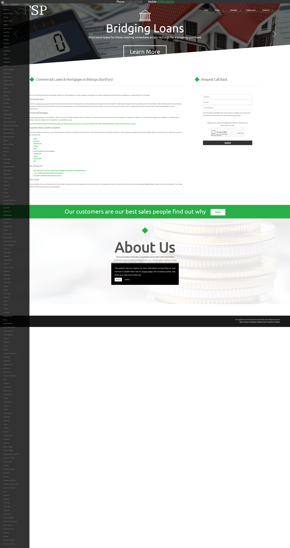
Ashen (5, 54)
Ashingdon (6, 58)
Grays (5, 320)
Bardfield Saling (8, 84)
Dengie (5, 290)
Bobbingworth (8, 178)
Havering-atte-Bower (10, 353)
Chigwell (6, 256)
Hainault (6, 338)
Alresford (6, 32)
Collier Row (7, 282)
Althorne (6, 36)
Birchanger (6, 159)
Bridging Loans (251, 10)
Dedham (6, 286)
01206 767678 (133, 1)
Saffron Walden (8, 450)
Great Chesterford (9, 327)
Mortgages (233, 10)
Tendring (6, 495)
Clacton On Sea (8, 267)
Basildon (6, 110)
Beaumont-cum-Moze (10, 125)
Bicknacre (6, 148)
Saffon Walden (8, 446)
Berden (5, 140)
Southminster (7, 461)
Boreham (6, 185)
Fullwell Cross (7, 316)
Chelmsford (7, 252)
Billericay (6, 151)
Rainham (6, 432)
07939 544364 (165, 1)
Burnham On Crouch (9, 241)
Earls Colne (6, 293)
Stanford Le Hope (9, 469)
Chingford (6, 263)
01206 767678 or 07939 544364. (49, 186)
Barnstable (6, 99)
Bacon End (6, 73)
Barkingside (7, 92)
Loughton (6, 405)
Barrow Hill (6, 107)
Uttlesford (6, 514)
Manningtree (7, 413)
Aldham (5, 24)
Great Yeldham (8, 334)
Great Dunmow (8, 331)
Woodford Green (8, 544)
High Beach (7, 361)
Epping (5, 301)
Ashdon (5, 47)
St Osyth (6, 465)
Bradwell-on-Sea (8, 204)
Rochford (6, 439)
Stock (5, 491)
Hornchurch (7, 372)
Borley (5, 189)
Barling (5, 95)
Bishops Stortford (9, 166)
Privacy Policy (147, 272)
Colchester (6, 278)
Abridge (5, 17)
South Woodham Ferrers (11, 454)
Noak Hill (6, 420)
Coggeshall (6, 275)
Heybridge (6, 357)
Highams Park (7, 364)
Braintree (6, 207)
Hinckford (6, 368)
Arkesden (6, 43)
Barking (5, 88)
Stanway (6, 476)
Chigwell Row (7, 260)
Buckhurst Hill (7, 226)
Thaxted (6, 499)
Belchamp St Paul (8, 133)
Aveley (5, 66)
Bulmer (5, 230)
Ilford (5, 379)
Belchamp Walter (8, 137)
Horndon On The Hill (9, 376)
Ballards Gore (7, 80)
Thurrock (6, 503)
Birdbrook (6, 163)
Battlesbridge (7, 114)
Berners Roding (8, 144)
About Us (145, 247)
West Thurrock (8, 525)
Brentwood (7, 211)
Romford (6, 443)
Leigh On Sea (7, 390)
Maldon (5, 409)
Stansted (6, 473)
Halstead (6, 342)
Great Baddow (8, 323)
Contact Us (265, 10)
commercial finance (41, 104)
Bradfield (6, 196)
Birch (5, 155)
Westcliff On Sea (8, 529)
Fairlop (5, 305)
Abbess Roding (8, 13)
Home (206, 10)
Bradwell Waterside (9, 200)
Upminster (6, 510)
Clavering (6, 271)
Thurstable (6, 506)
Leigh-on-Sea (7, 394)
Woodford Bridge (9, 540)
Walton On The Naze (10, 521)
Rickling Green (7, 435)
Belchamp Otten (8, 129)
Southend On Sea (8, 458)
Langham (6, 383)
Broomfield (7, 219)
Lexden (5, 398)
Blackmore (6, 174)
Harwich (5, 349)
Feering (5, 308)
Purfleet (6, 428)
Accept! (118, 279)
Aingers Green (7, 21)
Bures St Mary (7, 237)
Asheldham (6, 51)
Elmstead (6, 297)
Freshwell (6, 312)
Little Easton (7, 402)
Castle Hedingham (9, 245)
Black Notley (7, 170)
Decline (127, 279)
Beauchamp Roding (9, 122)
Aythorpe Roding (8, 69)
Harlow (5, 346)
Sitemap (277, 322)
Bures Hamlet (7, 234)
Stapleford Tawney (9, 488)
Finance (217, 10)
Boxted (5, 193)
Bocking (5, 181)
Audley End (6, 62)
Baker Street (7, 77)
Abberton (6, 10)
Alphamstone (7, 28)
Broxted (6, 222)
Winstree (6, 532)
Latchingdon (7, 387)
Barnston (6, 103)
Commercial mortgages (36, 117)
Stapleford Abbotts (9, 480)
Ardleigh (6, 39)
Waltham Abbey (8, 517)
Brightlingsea (7, 215)
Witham (5, 536)
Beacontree (7, 118)
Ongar (5, 424)
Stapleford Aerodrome (10, 484)
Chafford (6, 249)
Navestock (6, 417)
